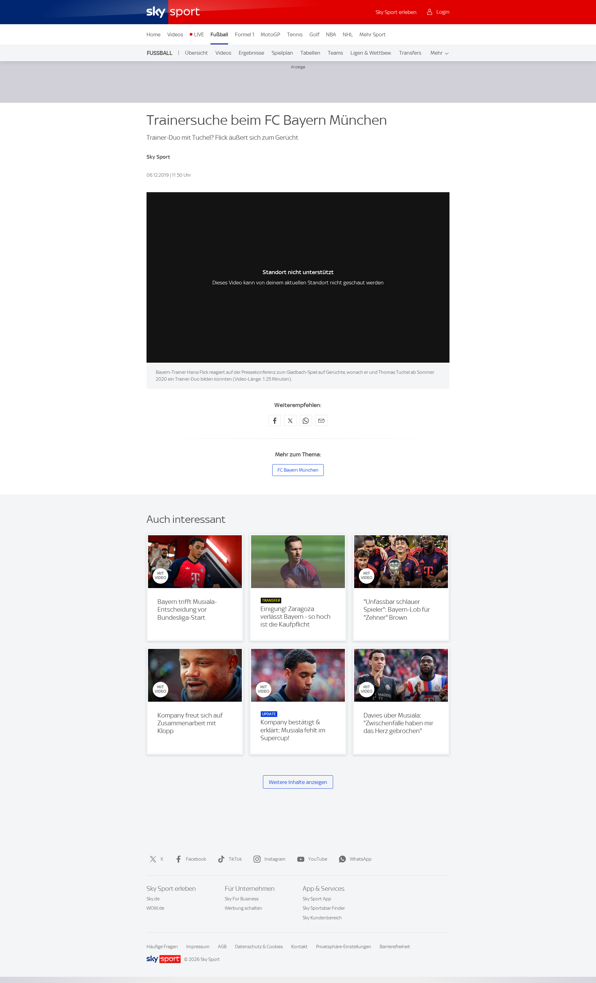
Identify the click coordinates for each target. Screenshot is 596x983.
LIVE (199, 34)
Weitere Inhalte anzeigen (298, 782)
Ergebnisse (251, 53)
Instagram (275, 859)
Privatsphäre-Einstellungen (343, 946)
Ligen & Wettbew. (371, 53)
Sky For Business (242, 899)
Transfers (410, 53)
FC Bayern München (298, 470)
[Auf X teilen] (290, 420)
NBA (331, 34)
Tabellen (310, 53)
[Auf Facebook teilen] (275, 420)
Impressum (198, 946)
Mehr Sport (372, 34)
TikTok (235, 859)
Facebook (196, 859)
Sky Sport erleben (396, 12)
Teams (335, 53)
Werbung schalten (243, 908)
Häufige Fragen (162, 946)
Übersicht (196, 53)
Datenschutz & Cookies (259, 946)
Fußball (219, 34)
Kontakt (299, 946)
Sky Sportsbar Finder (324, 908)
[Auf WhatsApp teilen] (306, 420)
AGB (222, 946)
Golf (314, 34)
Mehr (437, 53)
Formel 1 (244, 34)
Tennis (295, 34)
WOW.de (155, 908)
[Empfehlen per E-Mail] (321, 420)
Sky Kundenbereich (322, 918)
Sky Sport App (317, 899)
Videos (175, 34)
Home (153, 34)
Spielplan (282, 53)
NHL (348, 34)
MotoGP (270, 34)
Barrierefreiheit (395, 946)
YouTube (317, 859)
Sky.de (153, 899)
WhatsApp (361, 859)
